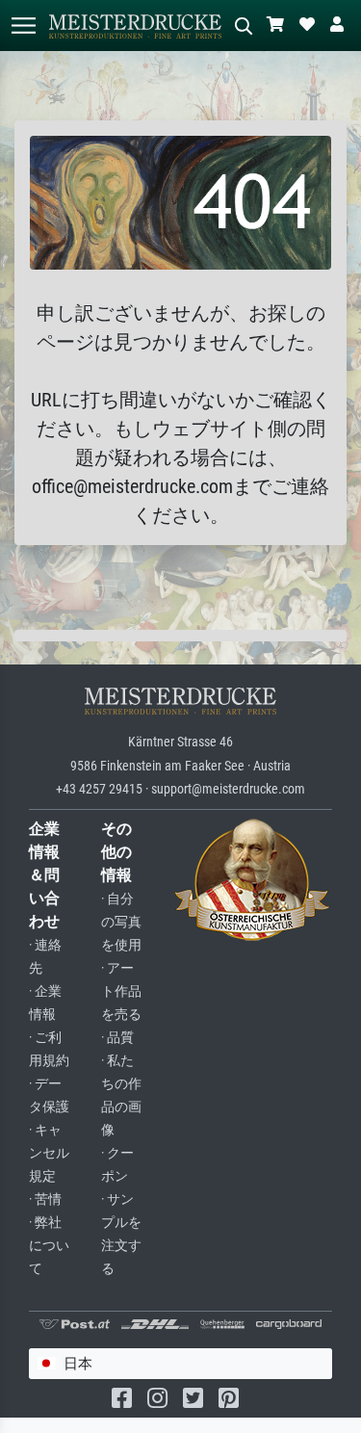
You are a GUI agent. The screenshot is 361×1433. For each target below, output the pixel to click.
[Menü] (23, 25)
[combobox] (180, 1364)
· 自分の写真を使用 (121, 922)
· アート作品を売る (121, 991)
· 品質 (117, 1037)
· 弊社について (49, 1245)
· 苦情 (45, 1199)
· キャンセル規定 (49, 1153)
